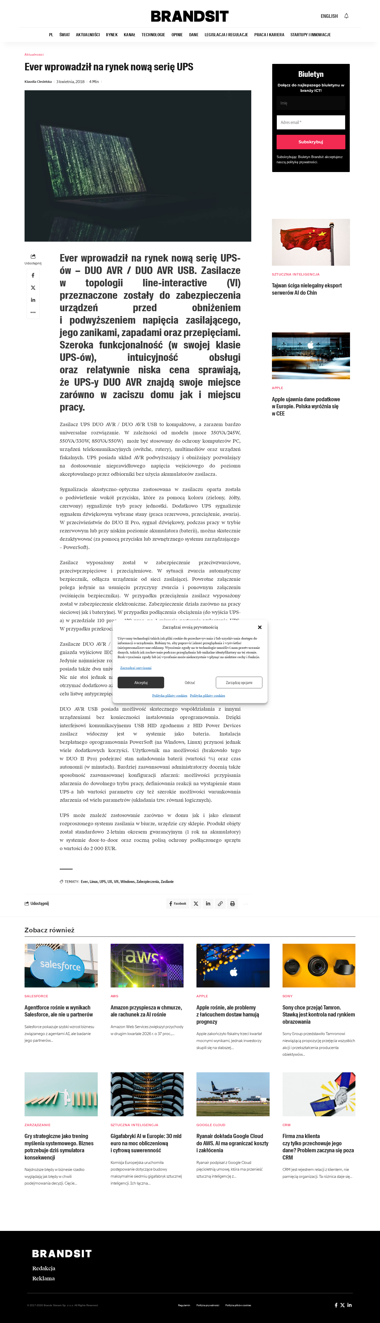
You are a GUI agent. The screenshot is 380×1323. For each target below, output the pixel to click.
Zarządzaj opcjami (239, 682)
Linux (94, 881)
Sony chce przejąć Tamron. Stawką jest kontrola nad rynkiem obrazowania (319, 1014)
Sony (288, 996)
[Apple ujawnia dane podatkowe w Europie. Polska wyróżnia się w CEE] (311, 355)
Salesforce (36, 996)
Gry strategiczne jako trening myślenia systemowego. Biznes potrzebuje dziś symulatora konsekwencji (59, 1146)
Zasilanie (167, 881)
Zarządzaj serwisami (135, 668)
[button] (259, 627)
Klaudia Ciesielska (38, 81)
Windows (127, 881)
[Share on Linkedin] (33, 300)
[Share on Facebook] (33, 275)
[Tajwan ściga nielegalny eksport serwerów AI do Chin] (311, 242)
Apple (278, 388)
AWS (115, 996)
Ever (84, 881)
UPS (103, 881)
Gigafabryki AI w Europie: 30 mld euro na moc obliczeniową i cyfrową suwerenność (146, 1143)
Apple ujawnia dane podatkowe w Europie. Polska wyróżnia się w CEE (306, 406)
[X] (342, 1305)
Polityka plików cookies (169, 695)
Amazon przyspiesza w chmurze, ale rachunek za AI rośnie (146, 1011)
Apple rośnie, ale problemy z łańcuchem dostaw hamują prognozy (227, 1014)
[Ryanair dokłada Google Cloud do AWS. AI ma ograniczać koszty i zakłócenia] (233, 1094)
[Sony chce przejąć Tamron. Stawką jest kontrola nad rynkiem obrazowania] (319, 966)
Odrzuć (190, 682)
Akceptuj (141, 682)
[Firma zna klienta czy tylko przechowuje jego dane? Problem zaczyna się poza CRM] (319, 1094)
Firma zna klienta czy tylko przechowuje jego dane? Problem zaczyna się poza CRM (318, 1146)
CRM (287, 1125)
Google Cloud (210, 1125)
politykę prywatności (302, 162)
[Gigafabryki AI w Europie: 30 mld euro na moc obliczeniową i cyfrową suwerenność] (147, 1094)
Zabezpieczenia (147, 881)
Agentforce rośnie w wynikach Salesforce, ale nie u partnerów (59, 1011)
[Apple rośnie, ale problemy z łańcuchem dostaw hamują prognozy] (233, 966)
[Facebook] (336, 1305)
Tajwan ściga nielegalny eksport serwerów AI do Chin (307, 289)
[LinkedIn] (349, 1305)
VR (116, 881)
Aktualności (34, 55)
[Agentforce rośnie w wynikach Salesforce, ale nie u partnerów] (61, 966)
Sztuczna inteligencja (296, 274)
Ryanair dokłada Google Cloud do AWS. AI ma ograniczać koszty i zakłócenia (232, 1143)
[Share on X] (33, 287)
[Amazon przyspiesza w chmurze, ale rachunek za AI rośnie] (147, 966)
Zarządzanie (38, 1125)
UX (110, 881)
